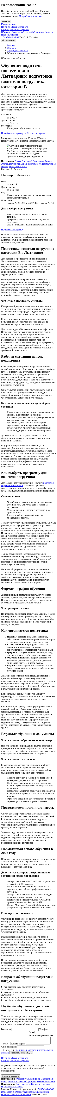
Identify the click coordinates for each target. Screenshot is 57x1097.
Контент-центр (23, 1084)
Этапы (4, 164)
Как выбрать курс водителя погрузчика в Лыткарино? (23, 988)
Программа (38, 161)
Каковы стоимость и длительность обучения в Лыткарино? (25, 993)
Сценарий (27, 161)
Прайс (4, 34)
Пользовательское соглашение (16, 1094)
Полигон (49, 32)
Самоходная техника (17, 50)
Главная (11, 45)
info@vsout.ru (7, 1092)
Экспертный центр (21, 32)
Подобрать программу (13, 133)
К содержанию (8, 24)
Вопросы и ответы (18, 166)
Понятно (6, 21)
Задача (18, 161)
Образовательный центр (28, 1078)
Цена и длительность (31, 164)
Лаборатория (37, 32)
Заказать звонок (10, 1076)
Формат (48, 161)
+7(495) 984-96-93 (10, 37)
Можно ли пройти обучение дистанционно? (26, 997)
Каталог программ (36, 133)
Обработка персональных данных (32, 1092)
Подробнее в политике (30, 16)
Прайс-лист (7, 1086)
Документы (14, 164)
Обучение (6, 32)
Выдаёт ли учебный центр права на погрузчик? (27, 1000)
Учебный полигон (46, 1081)
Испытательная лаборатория (22, 1081)
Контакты (13, 34)
